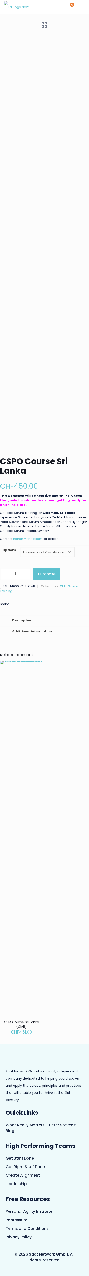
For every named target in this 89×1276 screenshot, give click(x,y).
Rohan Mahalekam (27, 539)
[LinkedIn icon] (47, 1269)
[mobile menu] (83, 7)
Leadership (16, 1184)
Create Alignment (23, 1175)
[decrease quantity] (5, 574)
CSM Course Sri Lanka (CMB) (21, 1024)
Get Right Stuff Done (25, 1166)
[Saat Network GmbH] (16, 7)
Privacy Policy (19, 1237)
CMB (63, 586)
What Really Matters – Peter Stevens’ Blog (41, 1127)
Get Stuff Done (20, 1158)
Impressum (16, 1220)
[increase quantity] (25, 574)
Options (9, 550)
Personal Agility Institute (29, 1211)
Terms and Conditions (27, 1228)
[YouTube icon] (42, 1269)
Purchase (47, 574)
